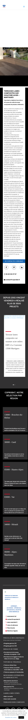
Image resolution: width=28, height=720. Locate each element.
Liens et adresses (12, 625)
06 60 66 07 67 (11, 274)
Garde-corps (11, 693)
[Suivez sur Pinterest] (14, 267)
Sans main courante (10, 699)
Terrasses (14, 702)
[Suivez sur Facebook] (6, 267)
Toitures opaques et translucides (14, 672)
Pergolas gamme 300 (10, 646)
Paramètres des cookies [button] (10, 717)
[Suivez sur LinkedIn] (22, 267)
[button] (14, 61)
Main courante (8, 696)
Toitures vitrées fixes (10, 665)
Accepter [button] (21, 717)
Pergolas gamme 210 (10, 643)
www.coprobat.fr (12, 622)
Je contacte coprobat (14, 261)
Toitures (12, 662)
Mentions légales (12, 631)
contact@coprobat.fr (13, 280)
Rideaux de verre (10, 649)
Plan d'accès (11, 628)
